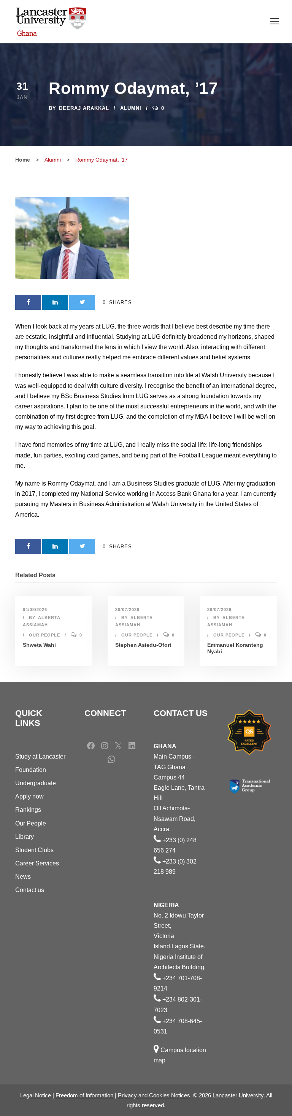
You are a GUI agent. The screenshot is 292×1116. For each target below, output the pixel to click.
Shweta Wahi (39, 645)
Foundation (30, 770)
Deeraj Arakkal (84, 108)
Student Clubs (34, 850)
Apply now (29, 796)
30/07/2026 (127, 609)
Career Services (37, 863)
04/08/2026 (35, 609)
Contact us (29, 890)
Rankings (28, 809)
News (23, 876)
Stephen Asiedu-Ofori (143, 645)
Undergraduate (35, 783)
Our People (44, 635)
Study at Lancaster (40, 756)
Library (24, 836)
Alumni (130, 108)
